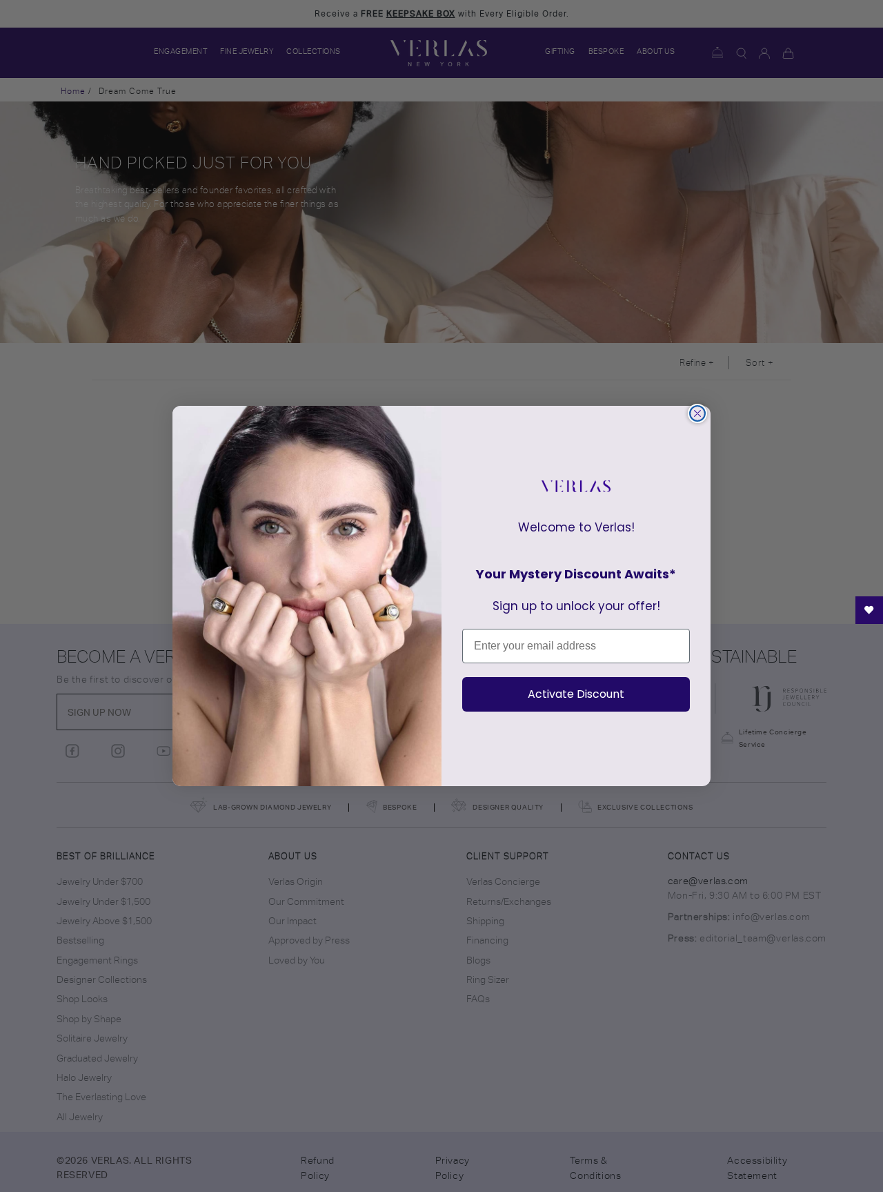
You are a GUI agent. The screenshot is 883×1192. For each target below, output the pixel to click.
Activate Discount (576, 694)
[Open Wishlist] (869, 610)
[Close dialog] (697, 413)
